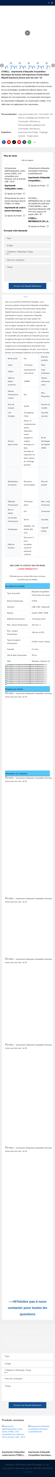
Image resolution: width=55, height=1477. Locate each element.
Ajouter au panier (14, 194)
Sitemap (28, 1472)
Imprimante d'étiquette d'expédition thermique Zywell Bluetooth (39, 179)
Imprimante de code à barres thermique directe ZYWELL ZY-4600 (15, 209)
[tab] (26, 296)
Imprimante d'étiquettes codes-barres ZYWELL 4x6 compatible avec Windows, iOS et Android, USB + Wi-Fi (15, 187)
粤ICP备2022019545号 (43, 1468)
